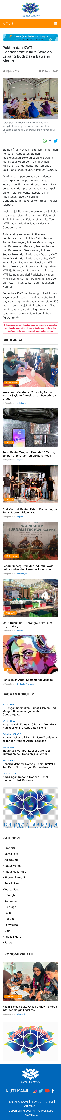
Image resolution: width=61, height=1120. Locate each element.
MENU (8, 24)
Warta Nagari (12, 382)
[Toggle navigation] (56, 23)
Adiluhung (10, 613)
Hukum (9, 442)
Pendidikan (9, 760)
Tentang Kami (17, 1101)
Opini (8, 669)
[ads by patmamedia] (30, 37)
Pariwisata (8, 747)
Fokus (36, 1101)
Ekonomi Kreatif (12, 734)
